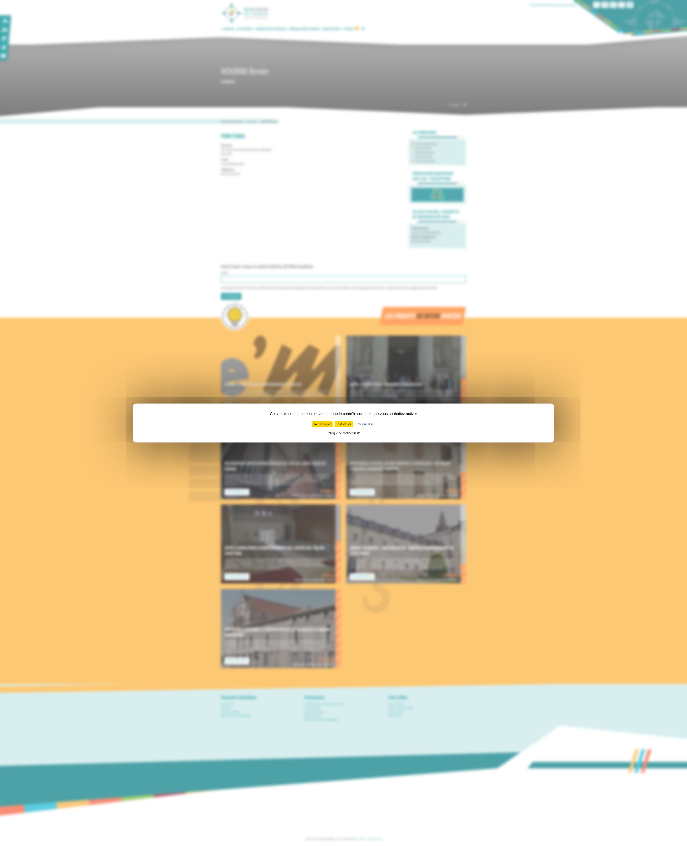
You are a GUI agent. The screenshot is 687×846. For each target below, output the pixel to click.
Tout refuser (343, 424)
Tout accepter (322, 424)
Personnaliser (365, 424)
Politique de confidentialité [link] (343, 433)
